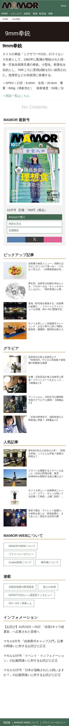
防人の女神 (49, 586)
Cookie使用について (20, 562)
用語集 (6, 722)
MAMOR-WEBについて (22, 545)
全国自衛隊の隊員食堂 (21, 586)
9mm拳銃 (17, 33)
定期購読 (14, 230)
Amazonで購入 (17, 217)
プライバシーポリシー (21, 554)
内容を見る (15, 223)
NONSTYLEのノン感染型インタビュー (30, 595)
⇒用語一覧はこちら (16, 96)
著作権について (49, 562)
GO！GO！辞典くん (20, 603)
